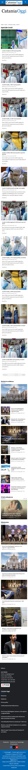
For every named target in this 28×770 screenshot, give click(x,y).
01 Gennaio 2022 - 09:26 (12, 156)
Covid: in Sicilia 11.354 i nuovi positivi (11, 51)
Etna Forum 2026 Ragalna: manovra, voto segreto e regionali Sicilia (17, 410)
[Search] (25, 2)
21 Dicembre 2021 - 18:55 (12, 327)
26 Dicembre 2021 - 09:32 (12, 293)
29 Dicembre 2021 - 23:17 (12, 189)
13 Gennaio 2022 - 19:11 (12, 52)
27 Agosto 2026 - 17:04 (21, 471)
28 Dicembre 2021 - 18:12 (12, 225)
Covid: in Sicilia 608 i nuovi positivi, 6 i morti (13, 359)
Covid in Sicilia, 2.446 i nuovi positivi (11, 291)
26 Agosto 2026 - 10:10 (21, 491)
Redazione (5, 52)
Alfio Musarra (5, 517)
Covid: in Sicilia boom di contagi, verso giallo (13, 188)
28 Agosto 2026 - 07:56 (21, 422)
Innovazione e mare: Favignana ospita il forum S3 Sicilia (18, 469)
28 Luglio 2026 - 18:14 (12, 517)
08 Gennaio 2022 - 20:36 (12, 120)
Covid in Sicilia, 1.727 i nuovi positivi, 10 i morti (14, 257)
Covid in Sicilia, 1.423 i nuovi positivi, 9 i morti (13, 325)
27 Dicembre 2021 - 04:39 (12, 259)
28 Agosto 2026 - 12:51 (21, 461)
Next (24, 374)
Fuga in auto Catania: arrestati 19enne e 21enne (17, 478)
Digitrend (13, 760)
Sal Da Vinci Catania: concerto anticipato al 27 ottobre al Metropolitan (18, 488)
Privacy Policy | (15, 765)
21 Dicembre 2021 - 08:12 (12, 361)
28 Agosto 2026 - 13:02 (21, 452)
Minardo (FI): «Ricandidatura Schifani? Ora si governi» (18, 419)
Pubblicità (3, 699)
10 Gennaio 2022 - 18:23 (12, 86)
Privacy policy (4, 702)
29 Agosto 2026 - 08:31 (21, 413)
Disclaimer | (22, 765)
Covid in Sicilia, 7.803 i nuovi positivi (11, 84)
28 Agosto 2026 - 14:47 (11, 442)
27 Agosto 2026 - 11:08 (21, 480)
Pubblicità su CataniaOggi (17, 742)
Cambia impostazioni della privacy (10, 705)
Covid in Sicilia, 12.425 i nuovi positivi (11, 118)
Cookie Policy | (7, 765)
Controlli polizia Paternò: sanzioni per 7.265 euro (13, 721)
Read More (4, 60)
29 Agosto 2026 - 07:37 (11, 401)
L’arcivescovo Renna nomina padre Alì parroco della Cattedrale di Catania (13, 399)
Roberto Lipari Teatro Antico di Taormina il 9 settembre (18, 458)
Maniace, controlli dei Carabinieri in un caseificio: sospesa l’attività (17, 449)
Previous (5, 374)
